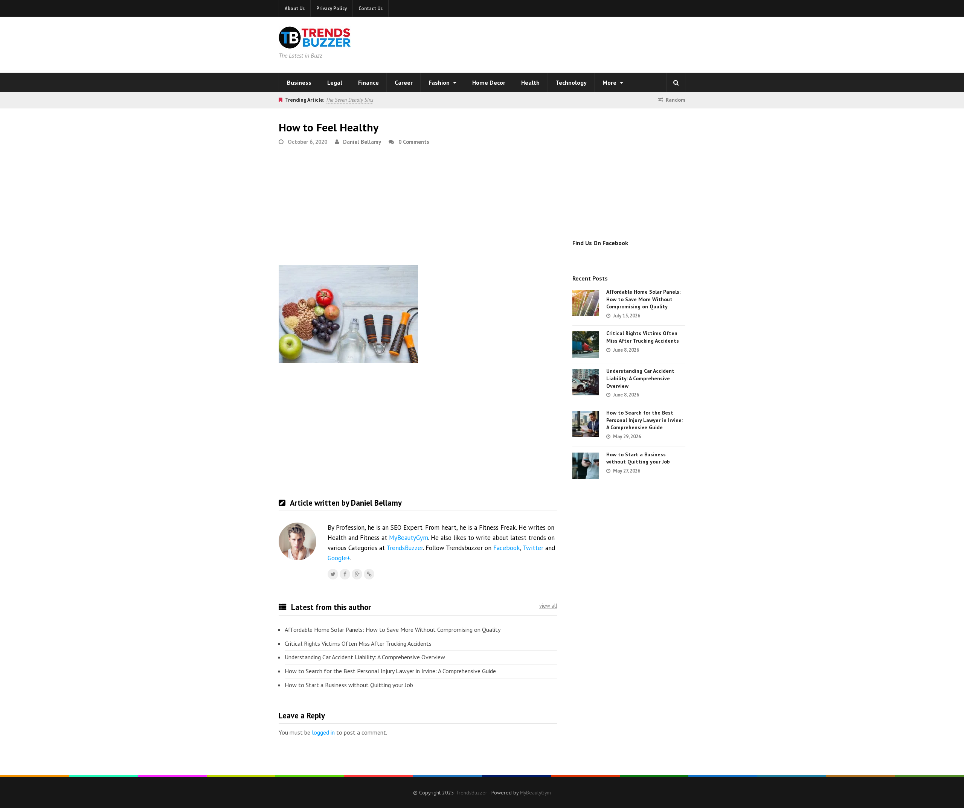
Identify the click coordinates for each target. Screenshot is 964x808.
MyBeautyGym (408, 538)
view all (548, 605)
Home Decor (488, 82)
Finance (368, 82)
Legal (334, 82)
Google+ (339, 558)
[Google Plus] (357, 574)
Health (530, 82)
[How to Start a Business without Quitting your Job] (585, 466)
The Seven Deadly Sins (349, 99)
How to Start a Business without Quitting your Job (349, 685)
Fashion (440, 82)
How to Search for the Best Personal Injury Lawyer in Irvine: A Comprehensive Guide (390, 671)
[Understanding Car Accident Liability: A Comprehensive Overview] (585, 382)
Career (404, 82)
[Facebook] (345, 574)
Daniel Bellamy (362, 141)
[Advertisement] (578, 43)
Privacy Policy (331, 8)
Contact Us (370, 8)
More (610, 82)
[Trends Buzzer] (315, 43)
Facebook (506, 548)
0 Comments (413, 141)
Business (299, 82)
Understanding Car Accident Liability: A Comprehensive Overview (365, 657)
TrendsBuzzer (404, 548)
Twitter (533, 548)
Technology (571, 82)
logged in (323, 732)
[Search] (676, 82)
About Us (295, 8)
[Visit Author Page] (297, 541)
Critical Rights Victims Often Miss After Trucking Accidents (358, 643)
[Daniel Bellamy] (369, 574)
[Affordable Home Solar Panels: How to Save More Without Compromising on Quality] (585, 303)
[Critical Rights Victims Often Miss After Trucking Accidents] (585, 344)
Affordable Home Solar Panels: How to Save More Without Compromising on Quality (392, 629)
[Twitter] (333, 574)
